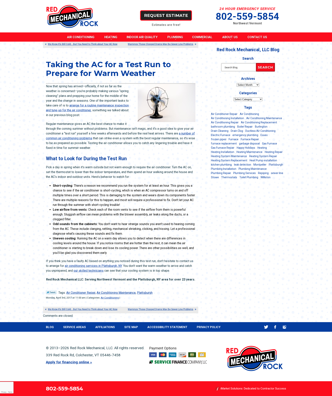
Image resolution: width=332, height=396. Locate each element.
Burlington (261, 126)
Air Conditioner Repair (80, 293)
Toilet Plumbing (248, 177)
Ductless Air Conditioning (260, 130)
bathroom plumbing (223, 126)
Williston (266, 177)
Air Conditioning (110, 297)
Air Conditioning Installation (227, 118)
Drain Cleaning (219, 130)
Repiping (263, 173)
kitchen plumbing (221, 164)
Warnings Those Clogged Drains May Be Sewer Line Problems (160, 44)
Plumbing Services (244, 173)
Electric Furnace (220, 135)
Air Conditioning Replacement (259, 122)
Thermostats (229, 177)
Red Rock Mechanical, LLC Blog (248, 49)
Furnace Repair (250, 139)
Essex (264, 135)
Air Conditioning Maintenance (116, 293)
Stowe (215, 177)
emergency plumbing (245, 135)
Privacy (3, 392)
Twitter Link (51, 292)
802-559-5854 (247, 16)
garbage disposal (249, 143)
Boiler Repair (245, 126)
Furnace (233, 139)
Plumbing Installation (223, 168)
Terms (10, 392)
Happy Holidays (246, 147)
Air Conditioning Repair (225, 122)
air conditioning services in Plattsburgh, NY (93, 266)
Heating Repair (274, 151)
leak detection (242, 164)
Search (265, 67)
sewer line (277, 173)
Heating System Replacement (229, 160)
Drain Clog (237, 130)
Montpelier (259, 164)
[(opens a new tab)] (178, 363)
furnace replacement (224, 143)
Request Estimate (166, 15)
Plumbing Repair (221, 173)
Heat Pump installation (263, 160)
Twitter (266, 327)
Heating (262, 147)
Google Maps (284, 327)
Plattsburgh (145, 293)
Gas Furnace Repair (222, 147)
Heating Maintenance (249, 151)
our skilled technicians (89, 270)
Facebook (275, 327)
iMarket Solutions (231, 388)
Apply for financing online (67, 362)
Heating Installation (222, 151)
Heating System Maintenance (229, 156)
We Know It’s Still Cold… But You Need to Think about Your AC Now (82, 44)
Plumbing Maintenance (253, 168)
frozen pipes (218, 139)
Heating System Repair (263, 156)
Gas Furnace (269, 143)
